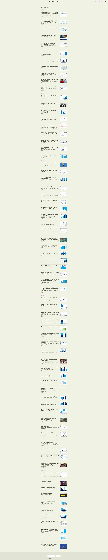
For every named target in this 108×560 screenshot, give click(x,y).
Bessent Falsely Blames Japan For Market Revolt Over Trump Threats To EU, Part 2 (50, 344)
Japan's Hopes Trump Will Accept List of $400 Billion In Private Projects (49, 466)
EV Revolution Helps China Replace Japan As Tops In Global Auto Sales (50, 368)
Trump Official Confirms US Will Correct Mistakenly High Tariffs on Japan (49, 545)
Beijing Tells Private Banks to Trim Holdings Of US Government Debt (50, 313)
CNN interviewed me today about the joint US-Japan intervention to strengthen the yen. (48, 38)
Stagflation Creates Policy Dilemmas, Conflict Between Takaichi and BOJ (50, 456)
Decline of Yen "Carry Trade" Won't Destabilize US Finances (50, 342)
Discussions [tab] (47, 10)
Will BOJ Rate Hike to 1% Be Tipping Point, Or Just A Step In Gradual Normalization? (49, 141)
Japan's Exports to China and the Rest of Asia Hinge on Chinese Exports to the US (49, 405)
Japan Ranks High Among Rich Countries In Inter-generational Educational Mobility (48, 217)
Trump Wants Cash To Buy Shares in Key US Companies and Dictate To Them (49, 477)
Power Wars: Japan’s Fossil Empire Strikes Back (49, 67)
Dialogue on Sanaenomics (46, 481)
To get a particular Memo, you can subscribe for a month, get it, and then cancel (50, 391)
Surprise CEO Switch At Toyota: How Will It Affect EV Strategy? (49, 80)
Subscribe (101, 1)
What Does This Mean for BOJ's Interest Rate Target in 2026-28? (50, 231)
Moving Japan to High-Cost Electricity (46, 420)
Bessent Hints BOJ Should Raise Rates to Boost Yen (49, 171)
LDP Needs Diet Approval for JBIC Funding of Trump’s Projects (49, 524)
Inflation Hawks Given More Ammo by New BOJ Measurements (49, 229)
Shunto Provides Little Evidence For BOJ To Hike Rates (49, 252)
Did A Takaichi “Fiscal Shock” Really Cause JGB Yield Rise (49, 74)
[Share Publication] (97, 1)
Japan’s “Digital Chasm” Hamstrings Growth (49, 396)
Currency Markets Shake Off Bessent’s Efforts (47, 172)
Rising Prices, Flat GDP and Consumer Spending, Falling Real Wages (50, 458)
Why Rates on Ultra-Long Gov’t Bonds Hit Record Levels (49, 201)
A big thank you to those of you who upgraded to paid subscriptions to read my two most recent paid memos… (49, 128)
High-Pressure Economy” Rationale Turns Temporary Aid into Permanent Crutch (50, 307)
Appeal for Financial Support (46, 493)
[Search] (96, 1)
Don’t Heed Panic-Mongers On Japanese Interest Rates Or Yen (49, 426)
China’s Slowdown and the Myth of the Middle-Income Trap (48, 178)
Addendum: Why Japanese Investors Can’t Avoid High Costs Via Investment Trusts (49, 327)
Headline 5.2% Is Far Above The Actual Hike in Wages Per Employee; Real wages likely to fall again (49, 254)
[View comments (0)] (47, 40)
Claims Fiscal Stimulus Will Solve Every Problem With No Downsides (49, 291)
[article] (54, 15)
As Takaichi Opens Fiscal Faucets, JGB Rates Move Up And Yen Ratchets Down (50, 428)
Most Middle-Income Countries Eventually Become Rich (49, 179)
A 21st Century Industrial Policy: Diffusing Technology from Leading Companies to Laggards (49, 435)
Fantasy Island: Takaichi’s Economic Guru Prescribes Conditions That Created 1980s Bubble (49, 288)
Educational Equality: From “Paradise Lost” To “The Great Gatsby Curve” (50, 193)
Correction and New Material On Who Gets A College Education (49, 215)
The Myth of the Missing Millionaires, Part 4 (47, 503)
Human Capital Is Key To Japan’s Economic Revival (48, 246)
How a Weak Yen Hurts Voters (45, 156)
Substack (50, 558)
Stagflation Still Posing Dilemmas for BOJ (47, 376)
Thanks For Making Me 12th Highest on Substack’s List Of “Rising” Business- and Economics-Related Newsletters (49, 125)
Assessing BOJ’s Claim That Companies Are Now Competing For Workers (49, 118)
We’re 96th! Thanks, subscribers (47, 442)
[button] (32, 4)
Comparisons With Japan (44, 112)
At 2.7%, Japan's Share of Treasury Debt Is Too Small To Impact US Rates (49, 23)
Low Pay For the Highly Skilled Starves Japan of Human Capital (49, 509)
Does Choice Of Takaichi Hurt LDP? (46, 494)
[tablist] (45, 10)
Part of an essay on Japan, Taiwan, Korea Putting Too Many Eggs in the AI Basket (49, 165)
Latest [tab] (42, 10)
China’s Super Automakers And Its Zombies (47, 369)
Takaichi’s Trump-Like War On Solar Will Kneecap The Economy (49, 419)
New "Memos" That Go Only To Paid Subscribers (48, 389)
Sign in (105, 1)
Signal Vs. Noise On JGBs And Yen (47, 73)
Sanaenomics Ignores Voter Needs (48, 487)
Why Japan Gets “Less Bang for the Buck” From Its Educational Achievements (49, 208)
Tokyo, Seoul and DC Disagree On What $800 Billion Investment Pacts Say (50, 464)
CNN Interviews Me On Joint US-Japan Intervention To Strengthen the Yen (48, 36)
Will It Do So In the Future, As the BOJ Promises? (48, 149)
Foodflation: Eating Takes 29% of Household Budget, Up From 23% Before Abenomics (49, 155)
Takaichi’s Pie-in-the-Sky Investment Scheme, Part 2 (48, 45)
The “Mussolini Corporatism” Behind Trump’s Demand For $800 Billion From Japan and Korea (50, 474)
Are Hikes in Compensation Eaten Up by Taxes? (49, 502)
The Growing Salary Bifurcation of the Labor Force (48, 119)
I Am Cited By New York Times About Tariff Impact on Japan (49, 546)
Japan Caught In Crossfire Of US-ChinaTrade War (50, 298)
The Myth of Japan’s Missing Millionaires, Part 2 (48, 517)
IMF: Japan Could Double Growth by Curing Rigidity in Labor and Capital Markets (49, 410)
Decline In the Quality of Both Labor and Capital (48, 209)
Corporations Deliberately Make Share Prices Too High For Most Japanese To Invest (50, 334)
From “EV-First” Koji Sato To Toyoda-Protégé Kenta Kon (49, 81)
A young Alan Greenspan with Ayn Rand (47, 105)
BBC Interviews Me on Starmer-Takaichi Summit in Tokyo (49, 360)
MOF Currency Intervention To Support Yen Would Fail (49, 449)
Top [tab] (44, 10)
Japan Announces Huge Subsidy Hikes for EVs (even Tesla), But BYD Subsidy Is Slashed (49, 98)
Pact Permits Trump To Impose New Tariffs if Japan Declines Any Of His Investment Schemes (49, 531)
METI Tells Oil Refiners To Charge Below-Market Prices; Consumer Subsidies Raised (49, 239)
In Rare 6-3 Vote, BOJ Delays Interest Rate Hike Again (49, 187)
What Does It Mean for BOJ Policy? (46, 202)
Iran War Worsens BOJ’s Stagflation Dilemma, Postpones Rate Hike (50, 273)
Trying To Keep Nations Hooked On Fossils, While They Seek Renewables (50, 61)
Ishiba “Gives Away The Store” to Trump (49, 529)
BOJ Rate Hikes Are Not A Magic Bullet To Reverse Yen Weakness (49, 89)
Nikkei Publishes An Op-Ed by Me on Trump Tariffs (49, 522)
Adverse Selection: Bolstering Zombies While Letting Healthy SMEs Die (50, 320)
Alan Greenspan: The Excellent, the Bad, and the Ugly (49, 104)
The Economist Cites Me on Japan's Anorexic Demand (50, 163)
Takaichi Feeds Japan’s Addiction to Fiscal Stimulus (49, 305)
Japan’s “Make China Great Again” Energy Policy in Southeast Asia (49, 59)
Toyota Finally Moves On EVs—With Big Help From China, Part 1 (49, 96)
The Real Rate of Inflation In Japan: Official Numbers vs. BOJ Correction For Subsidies (49, 133)
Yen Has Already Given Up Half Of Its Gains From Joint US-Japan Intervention (49, 28)
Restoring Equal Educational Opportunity (49, 245)
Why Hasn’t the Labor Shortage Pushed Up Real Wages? (49, 148)
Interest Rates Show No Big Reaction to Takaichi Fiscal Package (49, 30)
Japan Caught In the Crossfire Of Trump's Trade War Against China (49, 403)
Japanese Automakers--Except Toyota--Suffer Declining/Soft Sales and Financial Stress (49, 282)
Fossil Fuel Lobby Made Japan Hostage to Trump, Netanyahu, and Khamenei (49, 266)
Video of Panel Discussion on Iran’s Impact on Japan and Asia (50, 240)
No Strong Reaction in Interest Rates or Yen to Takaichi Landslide (49, 336)
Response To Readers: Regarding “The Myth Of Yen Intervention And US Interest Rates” (49, 13)
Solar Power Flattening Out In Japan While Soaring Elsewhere (50, 68)
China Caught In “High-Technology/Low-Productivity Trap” (49, 111)
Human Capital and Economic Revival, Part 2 (47, 224)
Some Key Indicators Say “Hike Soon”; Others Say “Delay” (49, 274)
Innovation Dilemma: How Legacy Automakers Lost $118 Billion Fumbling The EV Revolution (50, 259)
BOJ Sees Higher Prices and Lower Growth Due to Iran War (49, 188)
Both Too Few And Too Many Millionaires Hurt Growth (49, 538)
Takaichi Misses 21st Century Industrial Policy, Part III (49, 397)
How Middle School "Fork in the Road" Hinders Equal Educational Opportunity (50, 223)
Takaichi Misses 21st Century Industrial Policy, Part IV (49, 322)
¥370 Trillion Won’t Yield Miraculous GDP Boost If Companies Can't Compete (49, 44)
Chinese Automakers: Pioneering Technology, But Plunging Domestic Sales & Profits (50, 280)
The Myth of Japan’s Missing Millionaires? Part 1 (49, 536)
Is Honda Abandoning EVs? (45, 261)
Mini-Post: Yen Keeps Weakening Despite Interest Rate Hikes (49, 381)
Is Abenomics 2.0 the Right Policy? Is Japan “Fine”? (48, 482)
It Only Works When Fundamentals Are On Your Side (48, 451)
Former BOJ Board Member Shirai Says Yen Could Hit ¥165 (49, 87)
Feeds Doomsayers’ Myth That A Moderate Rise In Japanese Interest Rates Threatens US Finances (49, 353)
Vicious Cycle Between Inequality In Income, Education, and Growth (49, 196)
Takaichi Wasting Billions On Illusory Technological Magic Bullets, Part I (48, 433)
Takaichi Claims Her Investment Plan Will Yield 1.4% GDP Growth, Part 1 (50, 53)
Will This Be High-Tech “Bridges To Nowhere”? (47, 54)
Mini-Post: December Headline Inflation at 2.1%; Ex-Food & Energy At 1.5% (49, 374)
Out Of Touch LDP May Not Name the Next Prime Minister (49, 488)
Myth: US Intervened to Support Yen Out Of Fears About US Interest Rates (49, 21)
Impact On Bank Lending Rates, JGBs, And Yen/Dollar (49, 142)
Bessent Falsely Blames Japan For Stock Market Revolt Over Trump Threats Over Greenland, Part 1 (49, 350)
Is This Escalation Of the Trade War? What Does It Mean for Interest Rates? (49, 315)
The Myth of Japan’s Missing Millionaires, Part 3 (48, 510)
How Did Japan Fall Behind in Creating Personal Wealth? (48, 515)
